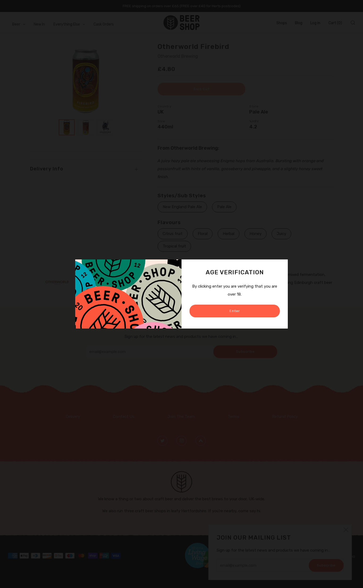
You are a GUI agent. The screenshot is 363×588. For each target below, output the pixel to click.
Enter (235, 311)
